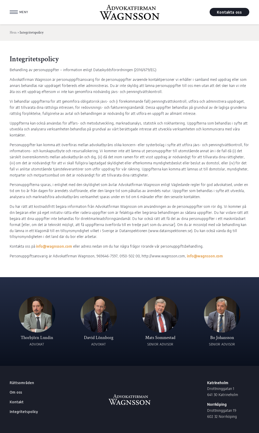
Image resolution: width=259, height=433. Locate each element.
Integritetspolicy (24, 411)
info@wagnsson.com (54, 246)
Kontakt (17, 401)
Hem (13, 32)
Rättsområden (22, 382)
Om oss (16, 392)
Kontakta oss (229, 12)
